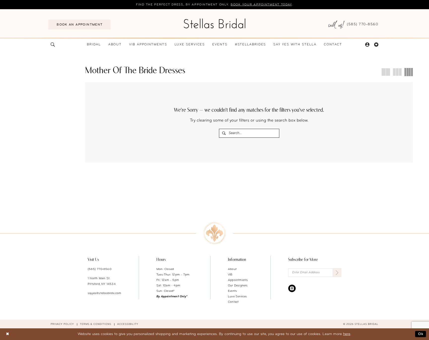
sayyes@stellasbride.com (104, 293)
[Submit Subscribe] (337, 272)
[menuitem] (79, 25)
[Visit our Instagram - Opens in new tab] (292, 288)
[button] (367, 44)
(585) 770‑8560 (99, 269)
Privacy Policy (62, 324)
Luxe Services (237, 296)
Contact (233, 302)
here (346, 334)
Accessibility (127, 324)
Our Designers (238, 285)
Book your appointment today (261, 4)
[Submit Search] (224, 133)
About (232, 269)
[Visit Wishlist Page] (376, 44)
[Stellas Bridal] (214, 23)
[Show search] (52, 44)
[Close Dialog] (7, 334)
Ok (421, 334)
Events (232, 291)
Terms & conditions (95, 324)
